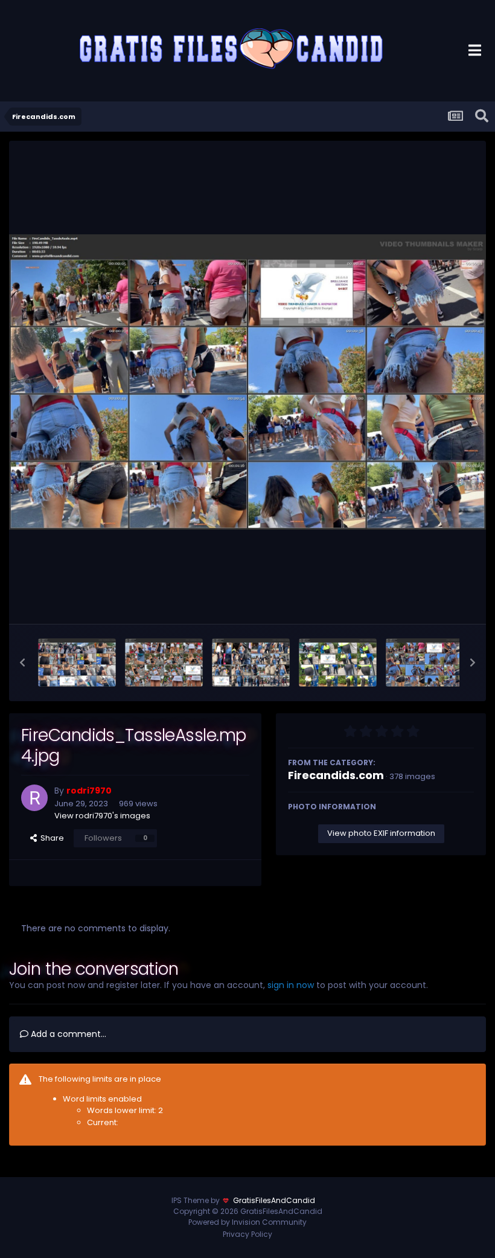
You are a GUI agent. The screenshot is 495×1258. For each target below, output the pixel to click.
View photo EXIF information (381, 833)
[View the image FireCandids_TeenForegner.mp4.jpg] (251, 662)
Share (50, 838)
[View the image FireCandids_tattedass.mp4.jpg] (338, 662)
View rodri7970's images (102, 815)
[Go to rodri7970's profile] (34, 798)
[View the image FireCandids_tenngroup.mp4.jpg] (164, 662)
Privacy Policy (247, 1234)
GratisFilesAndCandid (274, 1200)
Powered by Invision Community (247, 1222)
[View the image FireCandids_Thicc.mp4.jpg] (77, 662)
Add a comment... (67, 1034)
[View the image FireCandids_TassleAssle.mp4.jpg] (425, 662)
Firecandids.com (336, 775)
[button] (22, 662)
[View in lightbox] (247, 382)
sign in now (290, 985)
